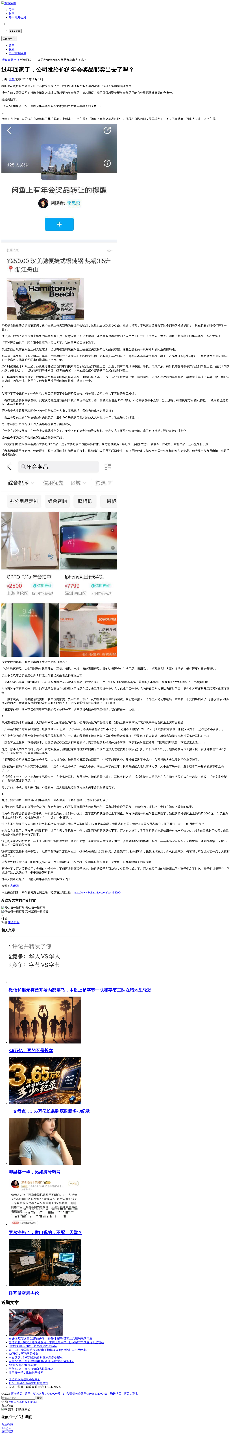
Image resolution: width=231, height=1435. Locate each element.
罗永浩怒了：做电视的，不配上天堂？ (45, 1232)
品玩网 (14, 885)
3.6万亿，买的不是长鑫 (31, 1050)
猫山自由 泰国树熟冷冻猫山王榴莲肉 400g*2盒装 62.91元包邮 (48, 1349)
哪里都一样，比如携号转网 (35, 1171)
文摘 (16, 59)
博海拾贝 (7, 59)
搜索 (39, 1397)
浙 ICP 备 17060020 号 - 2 (48, 1393)
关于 (11, 9)
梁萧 (12, 79)
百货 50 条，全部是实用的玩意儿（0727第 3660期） (41, 1361)
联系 (11, 13)
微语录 (33, 1402)
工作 (16, 1402)
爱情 (11, 1402)
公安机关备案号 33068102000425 (87, 1393)
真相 (21, 1402)
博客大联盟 (131, 1393)
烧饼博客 (115, 1393)
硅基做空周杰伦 (24, 1293)
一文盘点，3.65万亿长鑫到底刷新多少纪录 (49, 1111)
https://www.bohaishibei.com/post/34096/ (97, 892)
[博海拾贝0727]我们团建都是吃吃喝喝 (33, 1346)
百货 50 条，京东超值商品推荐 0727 (31, 1368)
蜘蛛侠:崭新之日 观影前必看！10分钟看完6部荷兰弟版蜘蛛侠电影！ (52, 1338)
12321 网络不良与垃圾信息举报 (28, 1383)
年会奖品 (13, 922)
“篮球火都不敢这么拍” (23, 1365)
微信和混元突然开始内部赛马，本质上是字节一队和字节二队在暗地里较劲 (80, 990)
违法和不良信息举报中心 (24, 1379)
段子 (27, 1402)
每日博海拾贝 (17, 17)
